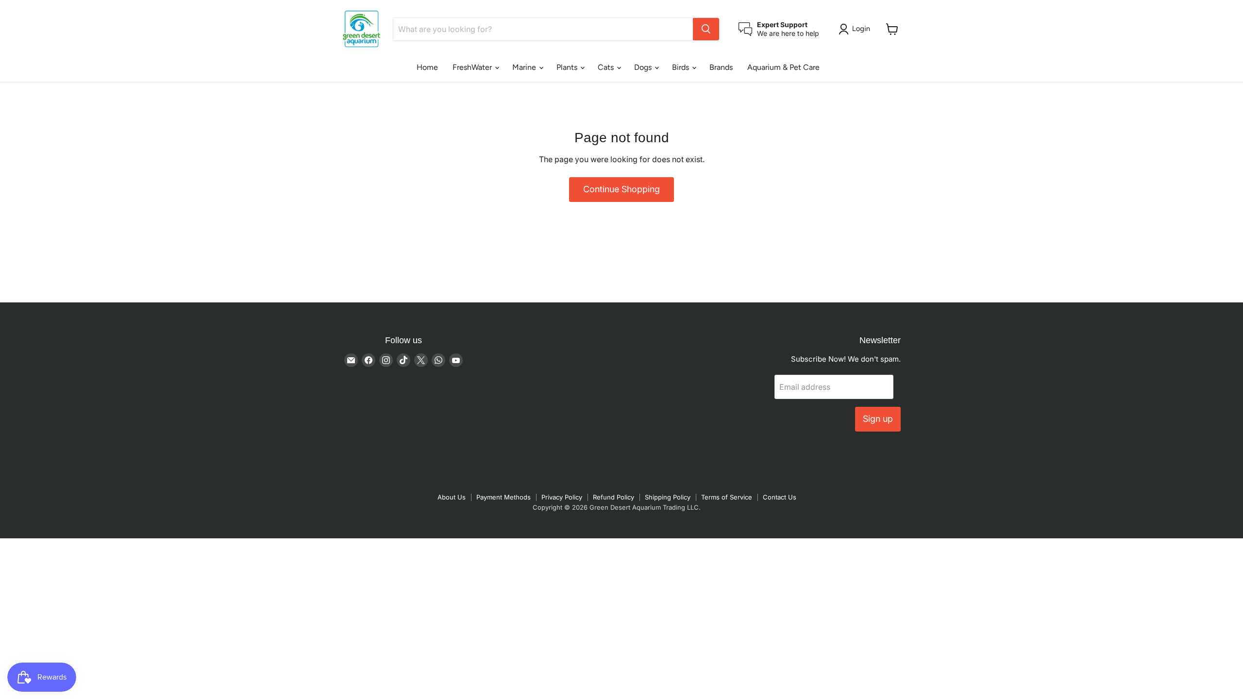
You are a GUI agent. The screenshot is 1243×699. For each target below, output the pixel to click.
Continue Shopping (621, 189)
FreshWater (473, 67)
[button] (856, 29)
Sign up (878, 419)
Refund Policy (613, 497)
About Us (451, 497)
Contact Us (779, 497)
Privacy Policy (561, 497)
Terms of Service (726, 497)
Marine (525, 67)
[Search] (706, 29)
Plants (567, 67)
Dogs (644, 67)
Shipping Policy (667, 497)
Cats (607, 67)
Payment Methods (503, 497)
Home (427, 67)
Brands (721, 67)
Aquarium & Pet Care (783, 67)
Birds (681, 67)
